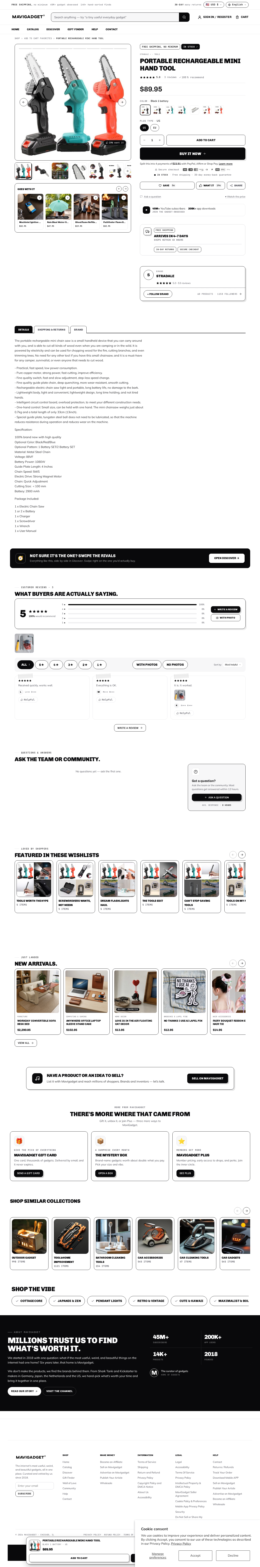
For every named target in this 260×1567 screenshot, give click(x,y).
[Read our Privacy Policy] (180, 783)
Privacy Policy (181, 1543)
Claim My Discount (130, 802)
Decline (233, 1555)
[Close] (183, 710)
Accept (195, 1555)
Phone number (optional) (95, 753)
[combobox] (88, 763)
